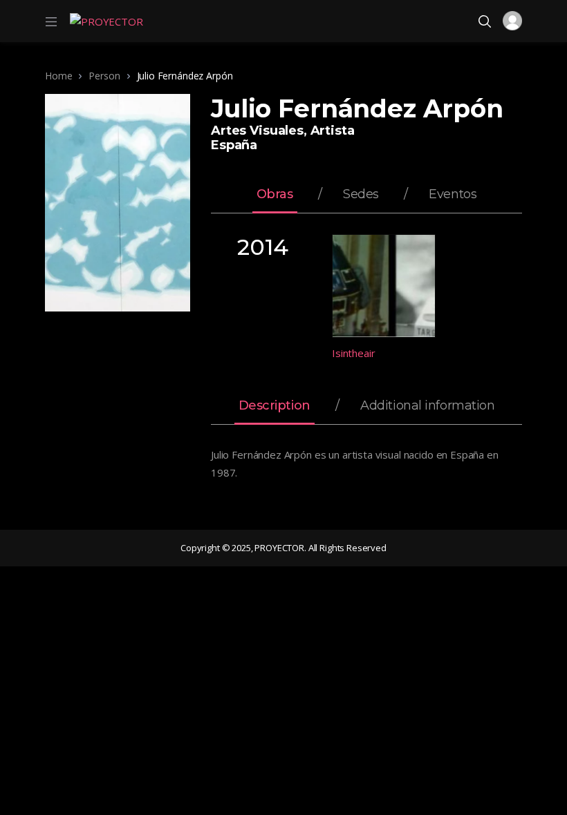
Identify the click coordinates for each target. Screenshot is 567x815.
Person (104, 75)
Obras (275, 195)
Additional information (427, 406)
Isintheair (353, 353)
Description (274, 406)
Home (58, 75)
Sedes (361, 195)
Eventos (452, 195)
